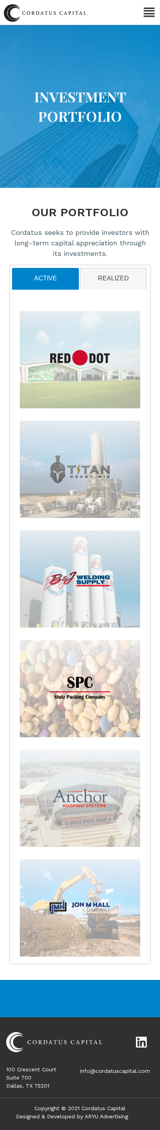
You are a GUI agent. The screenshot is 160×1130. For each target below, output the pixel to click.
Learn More (80, 364)
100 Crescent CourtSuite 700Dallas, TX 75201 (31, 1077)
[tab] (45, 279)
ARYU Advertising (106, 1116)
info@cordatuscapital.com (115, 1071)
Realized (113, 278)
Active (45, 278)
